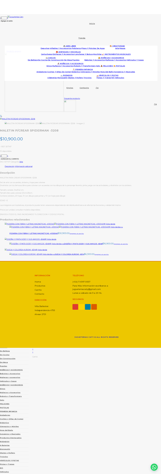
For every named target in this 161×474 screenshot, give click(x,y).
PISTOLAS (4, 408)
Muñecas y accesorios (10, 377)
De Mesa (4, 362)
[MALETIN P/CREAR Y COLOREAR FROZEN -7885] (70, 111)
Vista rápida (110, 224)
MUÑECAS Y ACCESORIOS (11, 370)
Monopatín (5, 449)
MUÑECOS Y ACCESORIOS (11, 385)
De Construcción (7, 358)
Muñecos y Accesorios (10, 392)
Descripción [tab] (9, 166)
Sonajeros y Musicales (10, 434)
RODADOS (4, 442)
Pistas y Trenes (7, 464)
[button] (1, 116)
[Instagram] (75, 307)
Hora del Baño (6, 430)
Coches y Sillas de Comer (11, 419)
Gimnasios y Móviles (9, 426)
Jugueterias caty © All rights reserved (96, 337)
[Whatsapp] (81, 307)
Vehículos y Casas (8, 381)
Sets (2, 400)
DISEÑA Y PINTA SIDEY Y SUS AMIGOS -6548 (83, 244)
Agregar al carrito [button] (77, 233)
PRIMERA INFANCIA (8, 411)
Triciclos (4, 457)
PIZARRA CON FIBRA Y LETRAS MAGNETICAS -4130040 (33, 233)
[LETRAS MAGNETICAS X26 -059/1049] (34, 111)
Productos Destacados (11, 438)
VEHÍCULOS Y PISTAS (9, 460)
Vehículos (4, 472)
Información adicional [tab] (23, 166)
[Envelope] (94, 307)
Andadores (5, 415)
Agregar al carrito (10, 159)
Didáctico (4, 423)
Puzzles (3, 366)
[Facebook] (88, 307)
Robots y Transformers (11, 396)
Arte (21, 162)
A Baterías (5, 445)
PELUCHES (4, 404)
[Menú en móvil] (82, 8)
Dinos (2, 389)
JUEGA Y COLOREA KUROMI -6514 (69, 254)
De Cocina (4, 355)
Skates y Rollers (7, 453)
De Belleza (5, 351)
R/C (1, 468)
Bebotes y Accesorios (10, 374)
